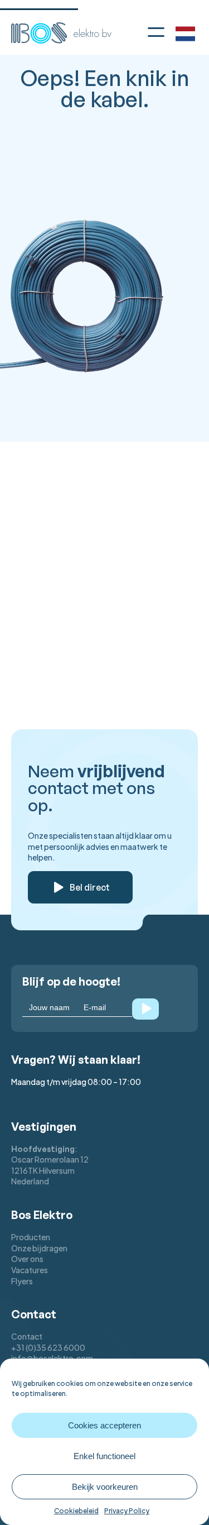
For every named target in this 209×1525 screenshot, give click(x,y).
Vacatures (29, 1270)
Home (40, 419)
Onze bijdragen (39, 1248)
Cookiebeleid (76, 1511)
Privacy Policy (126, 1511)
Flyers (22, 1281)
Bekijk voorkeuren (105, 1486)
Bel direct (90, 887)
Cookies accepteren (104, 1425)
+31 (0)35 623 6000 (48, 1347)
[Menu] (156, 31)
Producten (30, 1237)
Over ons (27, 1259)
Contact (26, 1336)
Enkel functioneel (104, 1456)
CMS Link (47, 456)
